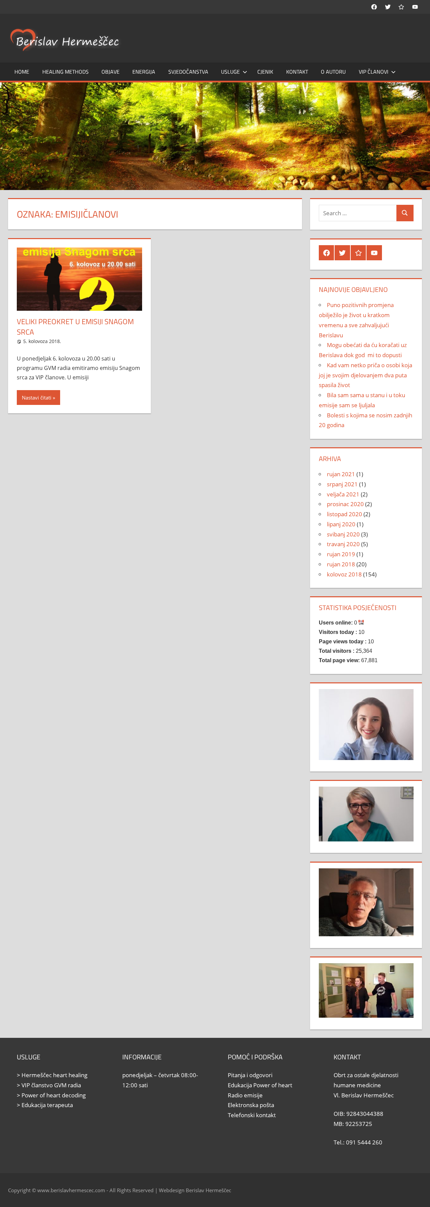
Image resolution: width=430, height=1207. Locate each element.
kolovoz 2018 (344, 574)
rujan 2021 (341, 474)
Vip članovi (373, 72)
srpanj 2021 (342, 484)
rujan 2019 (341, 554)
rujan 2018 (341, 564)
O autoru (333, 72)
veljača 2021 (343, 494)
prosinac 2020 (345, 504)
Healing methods (65, 72)
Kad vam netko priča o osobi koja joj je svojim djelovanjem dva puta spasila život (365, 375)
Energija (143, 72)
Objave (110, 72)
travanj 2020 (343, 544)
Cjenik (265, 72)
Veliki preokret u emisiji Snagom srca (75, 327)
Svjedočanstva (188, 72)
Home (21, 72)
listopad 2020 (344, 514)
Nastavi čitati (36, 397)
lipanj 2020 (341, 524)
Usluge (230, 72)
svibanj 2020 (343, 534)
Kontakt (297, 72)
